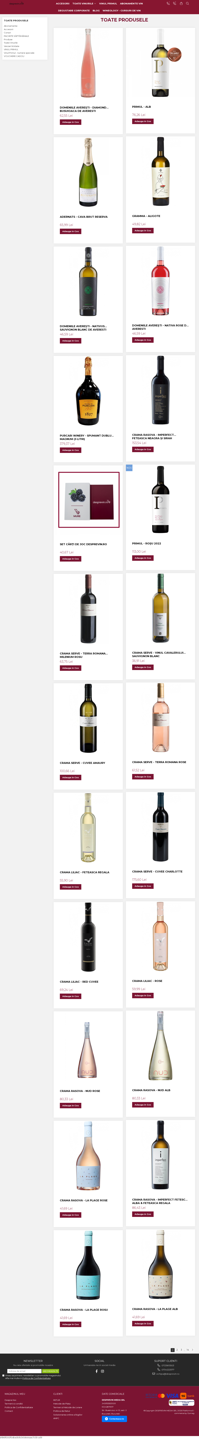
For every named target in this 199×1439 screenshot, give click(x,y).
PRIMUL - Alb (141, 106)
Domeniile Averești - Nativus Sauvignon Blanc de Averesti (83, 328)
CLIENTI (57, 1394)
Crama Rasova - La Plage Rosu (84, 1309)
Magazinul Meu (15, 1394)
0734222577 (167, 1369)
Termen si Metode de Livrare (67, 1407)
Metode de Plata (61, 1403)
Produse (8, 39)
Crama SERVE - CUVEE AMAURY (82, 762)
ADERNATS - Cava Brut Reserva (84, 216)
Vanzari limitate (11, 46)
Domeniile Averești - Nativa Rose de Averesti (160, 327)
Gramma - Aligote (146, 216)
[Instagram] (102, 1371)
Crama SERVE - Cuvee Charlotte (157, 871)
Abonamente (10, 26)
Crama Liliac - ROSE (147, 981)
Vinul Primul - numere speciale (19, 53)
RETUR (56, 1400)
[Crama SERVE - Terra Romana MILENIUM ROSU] (88, 609)
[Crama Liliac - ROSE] (160, 936)
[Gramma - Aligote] (160, 171)
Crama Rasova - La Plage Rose (84, 1200)
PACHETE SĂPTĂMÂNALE (16, 36)
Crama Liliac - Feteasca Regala (84, 872)
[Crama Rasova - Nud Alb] (160, 1046)
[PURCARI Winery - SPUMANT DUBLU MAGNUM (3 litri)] (88, 391)
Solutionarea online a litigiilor (67, 1414)
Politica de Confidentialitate (36, 1378)
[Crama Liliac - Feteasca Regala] (88, 828)
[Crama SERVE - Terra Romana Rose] (160, 717)
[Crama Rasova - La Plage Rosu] (88, 1265)
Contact (9, 1411)
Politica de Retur (61, 1411)
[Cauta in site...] (187, 3)
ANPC (56, 1418)
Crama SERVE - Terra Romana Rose (159, 762)
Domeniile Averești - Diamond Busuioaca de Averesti (83, 109)
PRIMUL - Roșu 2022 (146, 543)
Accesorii (8, 29)
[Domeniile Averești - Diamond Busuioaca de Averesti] (88, 63)
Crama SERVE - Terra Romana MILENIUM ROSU (83, 655)
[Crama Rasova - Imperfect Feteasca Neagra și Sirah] (160, 390)
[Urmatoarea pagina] (192, 1350)
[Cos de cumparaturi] (181, 3)
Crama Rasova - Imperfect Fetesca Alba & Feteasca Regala (159, 1201)
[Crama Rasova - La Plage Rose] (88, 1156)
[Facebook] (96, 1371)
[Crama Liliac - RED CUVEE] (88, 937)
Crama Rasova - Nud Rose (80, 1091)
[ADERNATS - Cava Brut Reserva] (88, 172)
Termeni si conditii (14, 1403)
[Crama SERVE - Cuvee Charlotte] (160, 827)
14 (188, 1349)
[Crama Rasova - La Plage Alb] (160, 1264)
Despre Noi (10, 1400)
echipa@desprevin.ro (167, 1373)
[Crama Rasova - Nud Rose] (88, 1046)
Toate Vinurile (11, 42)
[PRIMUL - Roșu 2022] (160, 499)
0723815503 (167, 1365)
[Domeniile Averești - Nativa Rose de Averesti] (160, 281)
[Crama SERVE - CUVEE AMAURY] (88, 718)
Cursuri (7, 32)
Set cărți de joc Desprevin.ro (83, 544)
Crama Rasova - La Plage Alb (155, 1309)
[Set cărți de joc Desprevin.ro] (88, 500)
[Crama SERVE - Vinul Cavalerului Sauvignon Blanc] (160, 608)
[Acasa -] (21, 3)
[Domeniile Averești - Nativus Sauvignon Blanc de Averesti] (88, 282)
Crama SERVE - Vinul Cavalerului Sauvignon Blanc (157, 654)
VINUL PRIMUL (11, 49)
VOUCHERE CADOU (14, 56)
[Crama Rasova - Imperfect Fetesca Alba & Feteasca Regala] (160, 1155)
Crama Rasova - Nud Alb (151, 1090)
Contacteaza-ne (116, 1419)
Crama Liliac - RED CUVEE (79, 981)
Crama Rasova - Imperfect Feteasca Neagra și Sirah (153, 436)
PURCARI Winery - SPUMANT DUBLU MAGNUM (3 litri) (85, 437)
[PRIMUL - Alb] (160, 62)
